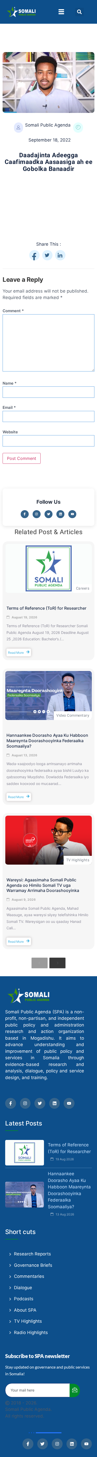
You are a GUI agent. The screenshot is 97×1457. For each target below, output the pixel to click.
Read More (16, 652)
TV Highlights (77, 860)
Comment (13, 311)
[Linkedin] (60, 514)
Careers (82, 588)
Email (9, 407)
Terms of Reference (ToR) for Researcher (46, 608)
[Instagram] (37, 514)
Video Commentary (72, 715)
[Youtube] (72, 514)
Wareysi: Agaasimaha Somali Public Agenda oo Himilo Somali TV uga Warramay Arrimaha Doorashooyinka (42, 885)
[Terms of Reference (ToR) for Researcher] (48, 568)
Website (10, 432)
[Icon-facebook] (25, 514)
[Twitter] (48, 514)
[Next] (57, 962)
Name (10, 383)
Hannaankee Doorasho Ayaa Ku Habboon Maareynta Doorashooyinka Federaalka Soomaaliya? (47, 741)
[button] (61, 12)
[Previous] (39, 962)
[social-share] (34, 255)
